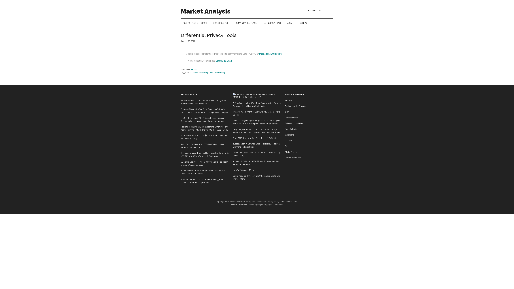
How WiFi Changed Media (243, 170)
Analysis (288, 100)
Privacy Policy (273, 202)
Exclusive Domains (293, 158)
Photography (267, 205)
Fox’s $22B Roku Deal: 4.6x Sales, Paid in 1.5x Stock (254, 138)
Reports (194, 69)
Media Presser (291, 152)
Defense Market (291, 118)
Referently (278, 205)
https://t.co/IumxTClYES (270, 54)
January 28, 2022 (224, 61)
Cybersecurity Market (294, 123)
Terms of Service (258, 202)
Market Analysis (205, 11)
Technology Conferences (295, 106)
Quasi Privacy (219, 72)
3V (286, 146)
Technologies (254, 205)
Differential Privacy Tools (202, 72)
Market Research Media (247, 97)
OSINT (288, 112)
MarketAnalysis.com (241, 202)
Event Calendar (291, 129)
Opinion (288, 141)
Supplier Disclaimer (289, 202)
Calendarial (289, 135)
